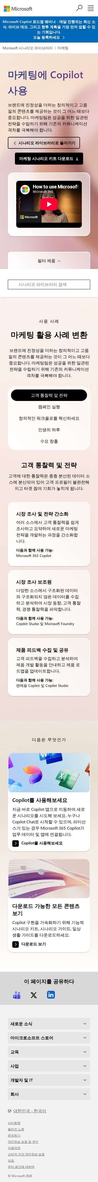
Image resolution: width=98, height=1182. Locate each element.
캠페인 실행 (49, 406)
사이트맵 (14, 1123)
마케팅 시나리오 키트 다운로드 (46, 158)
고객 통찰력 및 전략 (49, 395)
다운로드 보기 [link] (33, 943)
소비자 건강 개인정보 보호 (26, 1154)
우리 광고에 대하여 (21, 1167)
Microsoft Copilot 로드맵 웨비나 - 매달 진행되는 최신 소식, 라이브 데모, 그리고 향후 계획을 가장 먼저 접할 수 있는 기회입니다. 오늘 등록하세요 (49, 29)
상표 (11, 1160)
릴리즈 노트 (16, 1129)
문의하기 (14, 1135)
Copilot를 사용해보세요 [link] (42, 843)
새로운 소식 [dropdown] (21, 1023)
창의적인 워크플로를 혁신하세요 (49, 418)
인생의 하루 (49, 429)
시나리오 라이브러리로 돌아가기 (47, 142)
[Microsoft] (20, 8)
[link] (49, 772)
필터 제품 (46, 260)
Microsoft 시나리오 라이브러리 (28, 47)
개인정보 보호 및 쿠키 (23, 1141)
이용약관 (14, 1148)
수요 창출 (49, 441)
